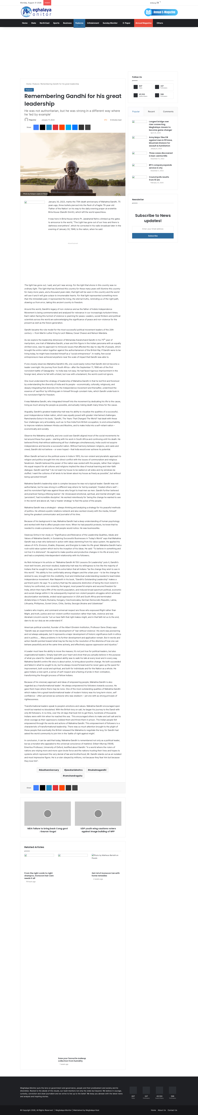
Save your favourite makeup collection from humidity (72, 1059)
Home (24, 23)
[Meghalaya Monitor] (36, 12)
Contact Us (172, 1110)
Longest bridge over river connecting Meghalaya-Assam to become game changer (160, 125)
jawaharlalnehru (74, 770)
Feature (36, 84)
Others (160, 23)
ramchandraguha (73, 775)
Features (79, 23)
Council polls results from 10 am (159, 178)
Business (67, 23)
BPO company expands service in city (160, 166)
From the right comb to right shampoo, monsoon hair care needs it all (39, 876)
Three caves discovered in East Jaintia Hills (161, 154)
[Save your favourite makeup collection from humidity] (73, 955)
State (33, 23)
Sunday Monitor (110, 23)
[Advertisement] (99, 48)
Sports (56, 23)
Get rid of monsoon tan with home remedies (106, 874)
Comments (168, 111)
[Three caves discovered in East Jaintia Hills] (139, 157)
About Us (162, 1110)
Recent (151, 111)
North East (44, 23)
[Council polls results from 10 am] (139, 181)
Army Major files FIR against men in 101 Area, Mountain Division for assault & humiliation (160, 141)
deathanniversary (49, 770)
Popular (136, 111)
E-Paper (126, 23)
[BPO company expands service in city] (139, 169)
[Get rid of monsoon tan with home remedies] (106, 862)
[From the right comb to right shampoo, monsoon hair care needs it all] (39, 862)
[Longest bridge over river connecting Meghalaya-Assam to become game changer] (139, 125)
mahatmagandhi (97, 770)
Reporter (32, 120)
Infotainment (93, 23)
